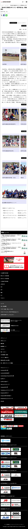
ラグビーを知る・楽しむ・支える (7, 309)
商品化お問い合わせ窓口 (5, 360)
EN (24, 1)
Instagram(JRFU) (4, 393)
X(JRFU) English (4, 381)
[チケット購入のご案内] (14, 260)
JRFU (2, 13)
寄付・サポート (3, 352)
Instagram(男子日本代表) (5, 395)
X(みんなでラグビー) (4, 384)
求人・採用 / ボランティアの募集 (7, 363)
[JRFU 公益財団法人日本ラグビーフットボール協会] (6, 2)
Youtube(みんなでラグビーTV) (6, 390)
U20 (1, 289)
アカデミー (3, 298)
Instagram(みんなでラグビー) (6, 398)
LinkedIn (2, 401)
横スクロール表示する (22, 22)
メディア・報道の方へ (5, 357)
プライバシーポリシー (20, 524)
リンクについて (12, 524)
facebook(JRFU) (4, 370)
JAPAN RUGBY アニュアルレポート (7, 314)
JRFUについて (3, 340)
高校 (1, 292)
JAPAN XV (3, 284)
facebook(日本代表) (4, 373)
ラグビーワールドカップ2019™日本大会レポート (10, 312)
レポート (8, 13)
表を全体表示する (13, 22)
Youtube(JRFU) (4, 387)
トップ (2, 5)
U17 (1, 295)
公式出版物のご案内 (4, 354)
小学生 (4, 13)
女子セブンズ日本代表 (5, 278)
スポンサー (3, 349)
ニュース (6, 5)
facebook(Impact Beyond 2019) (7, 375)
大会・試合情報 (3, 306)
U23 (1, 286)
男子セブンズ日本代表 (5, 275)
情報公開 (2, 343)
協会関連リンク (3, 346)
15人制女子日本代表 (4, 281)
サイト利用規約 (7, 524)
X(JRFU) (2, 378)
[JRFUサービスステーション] (14, 266)
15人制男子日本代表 (4, 273)
